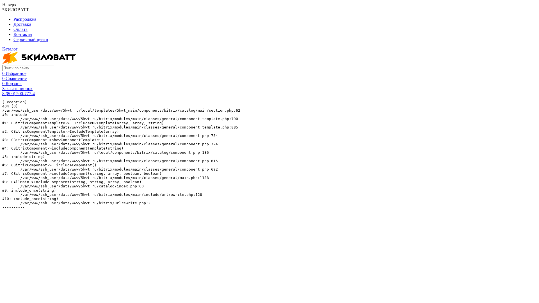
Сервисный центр (30, 39)
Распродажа (24, 19)
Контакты (22, 34)
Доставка (22, 24)
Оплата (20, 29)
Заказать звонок (17, 88)
